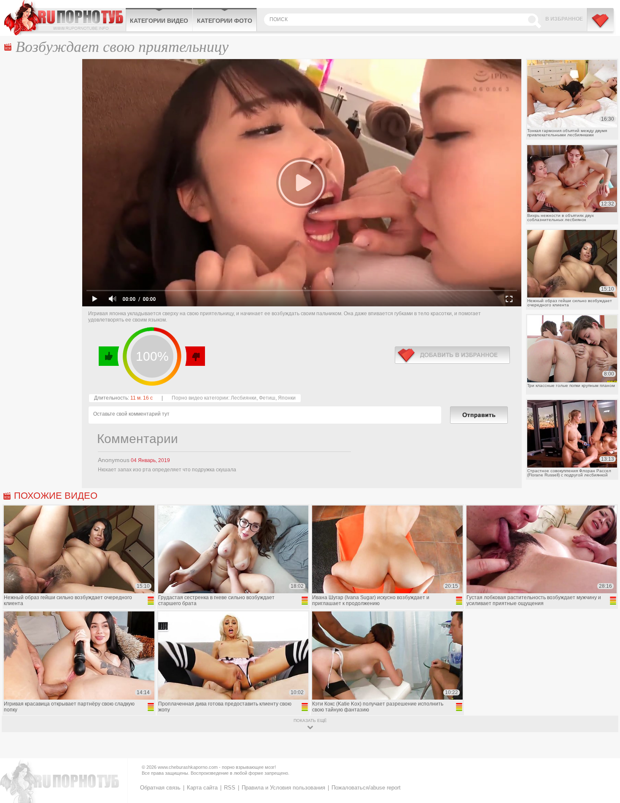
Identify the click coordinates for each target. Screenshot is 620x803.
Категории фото (224, 20)
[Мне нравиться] (109, 356)
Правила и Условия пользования (283, 787)
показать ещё (310, 720)
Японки (287, 398)
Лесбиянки (243, 398)
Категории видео (159, 20)
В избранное (564, 19)
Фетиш (267, 398)
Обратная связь (160, 787)
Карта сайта (202, 787)
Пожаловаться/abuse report (366, 787)
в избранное (452, 355)
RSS (229, 787)
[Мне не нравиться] (194, 356)
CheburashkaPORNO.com (64, 17)
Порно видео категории (200, 398)
